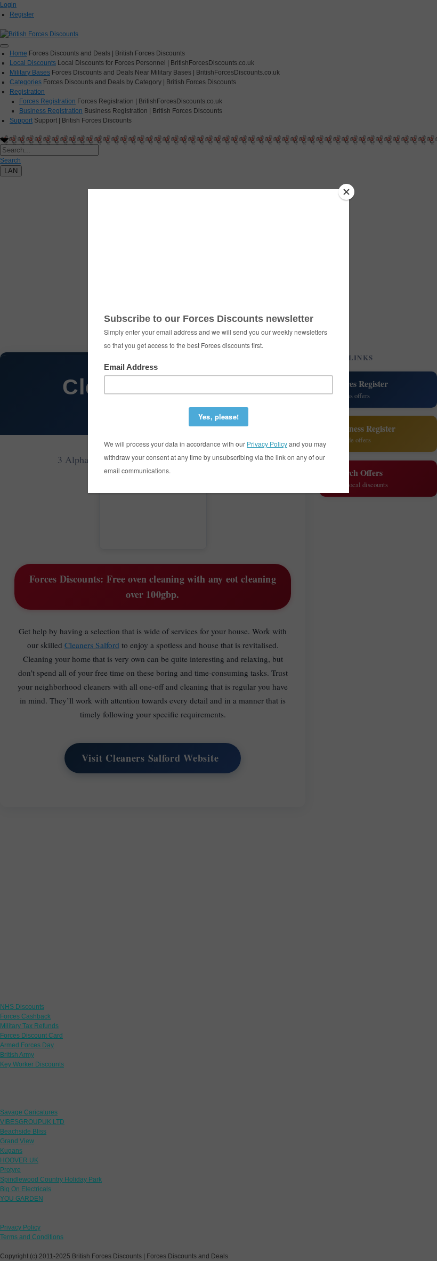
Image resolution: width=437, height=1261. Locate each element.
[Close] (346, 192)
